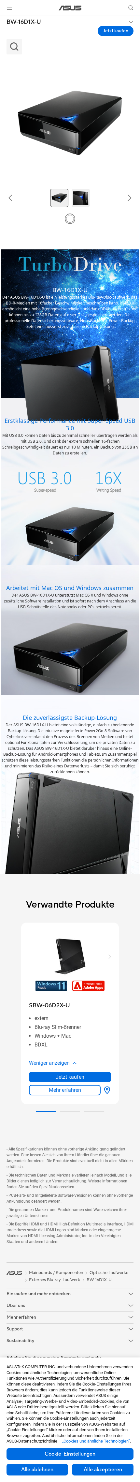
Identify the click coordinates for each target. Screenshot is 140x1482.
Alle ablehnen (37, 1469)
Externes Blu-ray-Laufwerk (54, 1279)
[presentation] (107, 1090)
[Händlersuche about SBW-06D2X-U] (106, 1090)
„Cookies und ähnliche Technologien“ (96, 1441)
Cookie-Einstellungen (70, 1454)
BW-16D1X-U (24, 22)
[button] (9, 8)
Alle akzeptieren (103, 1469)
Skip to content (4, 20)
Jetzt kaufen (115, 31)
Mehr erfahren (65, 1090)
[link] (70, 8)
